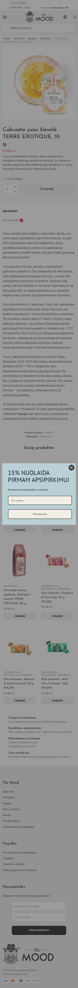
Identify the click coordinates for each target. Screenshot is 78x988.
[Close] (71, 467)
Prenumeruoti (40, 514)
